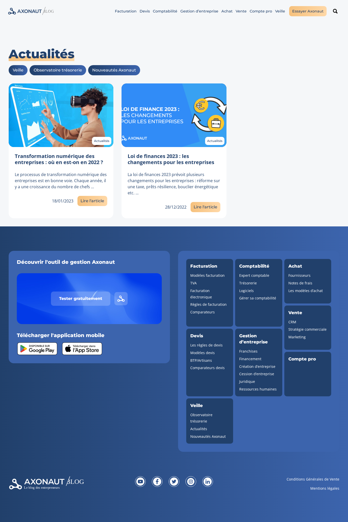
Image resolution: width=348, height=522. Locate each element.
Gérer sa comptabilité (257, 298)
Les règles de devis (206, 345)
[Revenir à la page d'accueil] (64, 487)
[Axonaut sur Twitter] (174, 481)
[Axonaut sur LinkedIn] (207, 481)
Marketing (297, 337)
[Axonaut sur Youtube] (140, 481)
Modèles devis (202, 352)
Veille (280, 11)
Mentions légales (324, 488)
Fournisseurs (299, 275)
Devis (145, 11)
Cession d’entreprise (256, 373)
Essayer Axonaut (308, 11)
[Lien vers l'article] (61, 115)
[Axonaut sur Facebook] (157, 481)
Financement (250, 358)
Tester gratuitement (80, 298)
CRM (292, 322)
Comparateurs (202, 312)
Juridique (247, 381)
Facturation (126, 11)
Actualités (101, 141)
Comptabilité (165, 11)
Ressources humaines (258, 389)
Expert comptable (254, 275)
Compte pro (261, 11)
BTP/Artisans (201, 360)
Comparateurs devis (207, 367)
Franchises (248, 351)
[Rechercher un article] (335, 11)
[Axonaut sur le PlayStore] (37, 348)
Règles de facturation (208, 304)
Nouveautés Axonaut (114, 70)
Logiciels (246, 290)
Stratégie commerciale (307, 329)
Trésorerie (248, 283)
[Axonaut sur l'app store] (82, 348)
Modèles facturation (207, 275)
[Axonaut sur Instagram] (190, 481)
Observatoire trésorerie (58, 70)
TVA (193, 283)
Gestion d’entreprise (199, 11)
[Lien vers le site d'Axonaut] (121, 298)
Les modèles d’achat (305, 290)
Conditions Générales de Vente (313, 479)
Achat (227, 11)
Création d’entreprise (257, 366)
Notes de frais (300, 283)
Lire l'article (92, 200)
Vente (241, 11)
